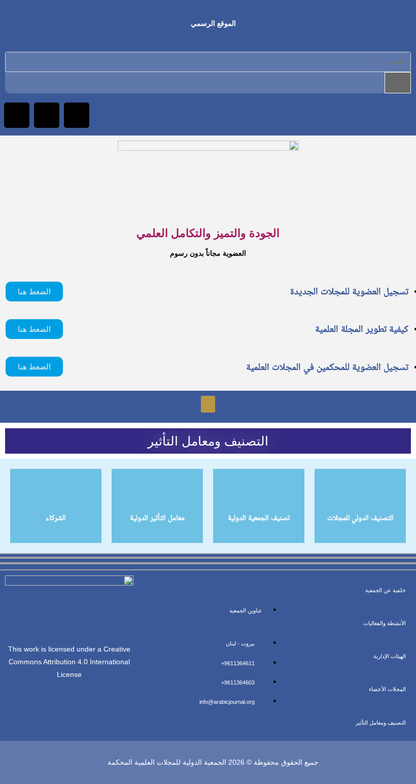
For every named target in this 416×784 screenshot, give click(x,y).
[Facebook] (76, 115)
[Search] (398, 82)
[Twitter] (46, 115)
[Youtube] (16, 115)
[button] (208, 404)
